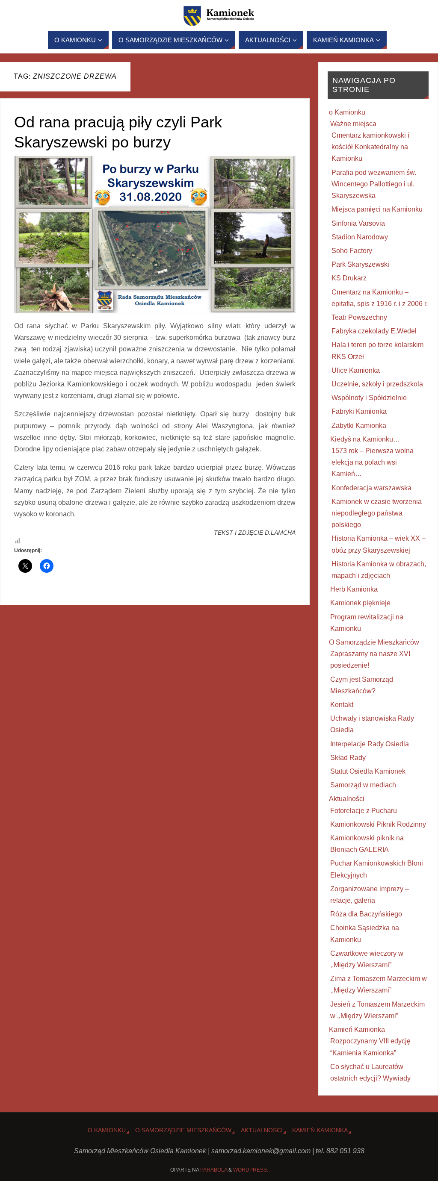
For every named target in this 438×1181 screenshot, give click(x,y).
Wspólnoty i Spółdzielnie (369, 397)
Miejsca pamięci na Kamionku (377, 209)
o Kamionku (347, 112)
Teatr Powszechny (359, 317)
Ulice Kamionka (355, 370)
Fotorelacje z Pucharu (363, 810)
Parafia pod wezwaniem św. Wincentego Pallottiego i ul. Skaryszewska (373, 184)
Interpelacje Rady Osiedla (369, 744)
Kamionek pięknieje (360, 603)
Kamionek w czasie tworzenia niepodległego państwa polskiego (376, 513)
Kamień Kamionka (357, 1029)
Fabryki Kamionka (359, 411)
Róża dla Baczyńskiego (366, 914)
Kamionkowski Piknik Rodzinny (378, 824)
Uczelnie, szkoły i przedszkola (377, 384)
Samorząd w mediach (363, 785)
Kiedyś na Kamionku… (365, 439)
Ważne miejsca (353, 123)
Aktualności (346, 798)
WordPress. (250, 1170)
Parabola (213, 1170)
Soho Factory (351, 250)
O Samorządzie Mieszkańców (374, 642)
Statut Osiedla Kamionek (367, 771)
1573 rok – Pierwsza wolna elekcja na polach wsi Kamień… (372, 462)
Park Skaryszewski (360, 264)
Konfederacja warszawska (371, 488)
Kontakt (341, 704)
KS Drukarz (349, 278)
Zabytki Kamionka (358, 425)
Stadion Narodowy (359, 237)
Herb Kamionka (354, 589)
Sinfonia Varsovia (358, 223)
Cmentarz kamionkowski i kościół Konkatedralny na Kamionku (370, 147)
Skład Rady (348, 757)
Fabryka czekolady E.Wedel (374, 331)
